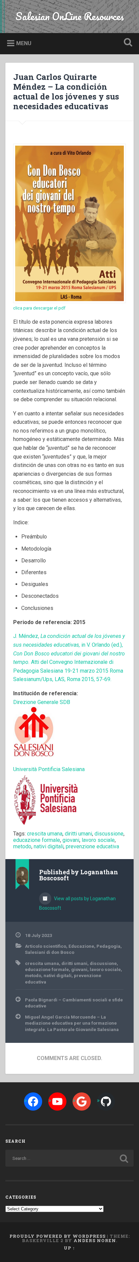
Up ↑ (69, 1248)
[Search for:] (69, 1158)
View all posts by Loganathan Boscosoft (77, 903)
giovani (70, 840)
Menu (23, 43)
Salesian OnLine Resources (70, 16)
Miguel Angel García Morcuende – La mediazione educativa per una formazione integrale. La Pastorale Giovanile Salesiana (72, 1023)
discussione (108, 833)
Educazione (81, 946)
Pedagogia (108, 946)
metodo (22, 846)
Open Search (126, 43)
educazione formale (36, 840)
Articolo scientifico (45, 946)
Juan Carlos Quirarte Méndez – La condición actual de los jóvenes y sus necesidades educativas (66, 91)
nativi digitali (48, 846)
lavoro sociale (98, 840)
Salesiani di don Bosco (49, 952)
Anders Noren (95, 1240)
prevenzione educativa (92, 846)
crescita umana (44, 833)
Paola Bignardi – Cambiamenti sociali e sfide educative (74, 1002)
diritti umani (78, 833)
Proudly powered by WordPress (57, 1236)
